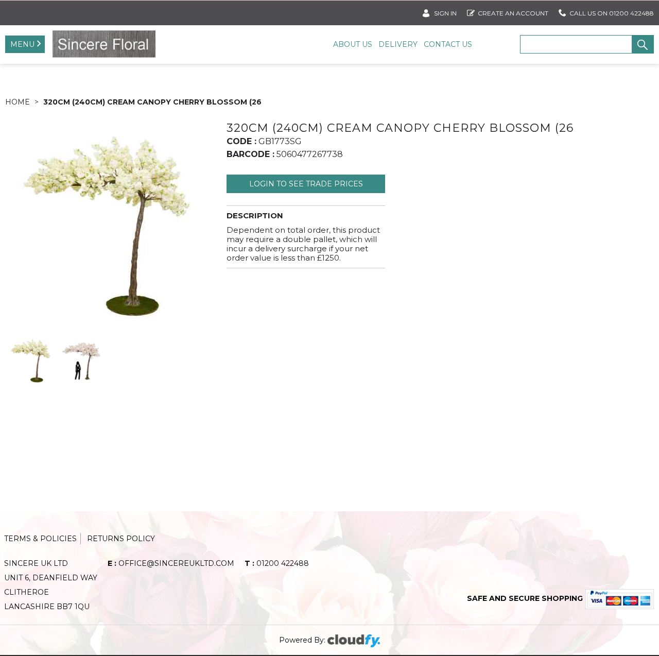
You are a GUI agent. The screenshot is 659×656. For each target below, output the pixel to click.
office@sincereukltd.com (171, 563)
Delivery (398, 44)
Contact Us (448, 44)
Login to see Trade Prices (306, 183)
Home (17, 102)
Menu (22, 44)
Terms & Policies (40, 538)
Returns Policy (121, 538)
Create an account (513, 13)
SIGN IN (444, 13)
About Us (352, 44)
